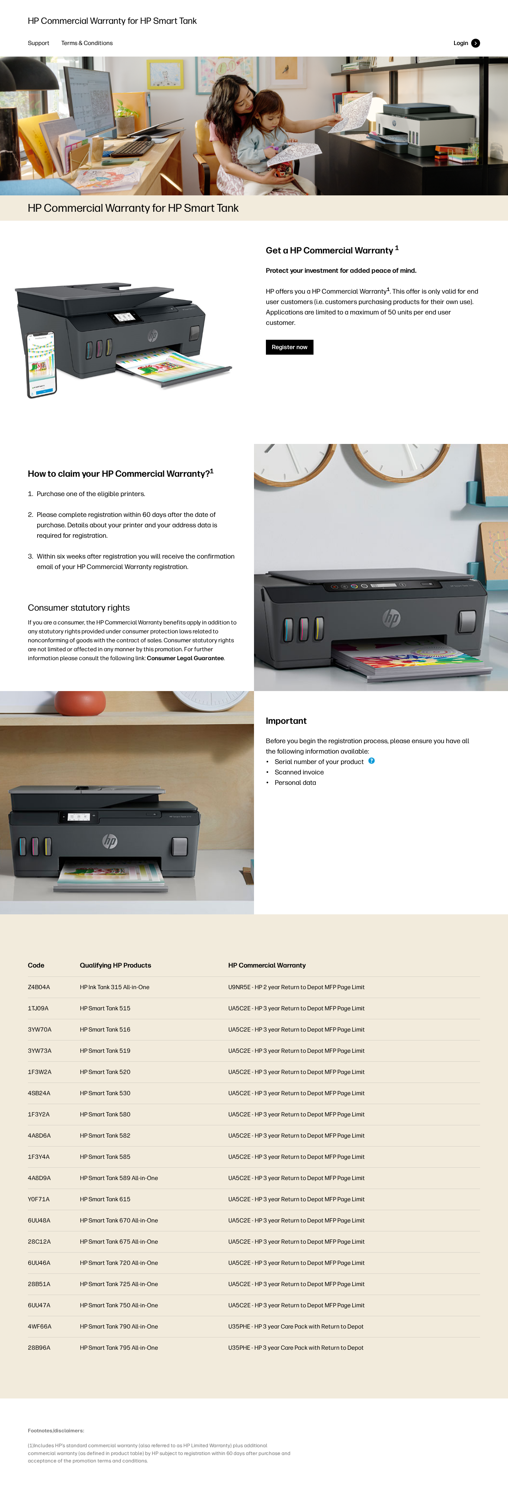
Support (38, 43)
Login (461, 43)
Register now (290, 347)
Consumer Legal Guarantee (185, 658)
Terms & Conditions (87, 43)
